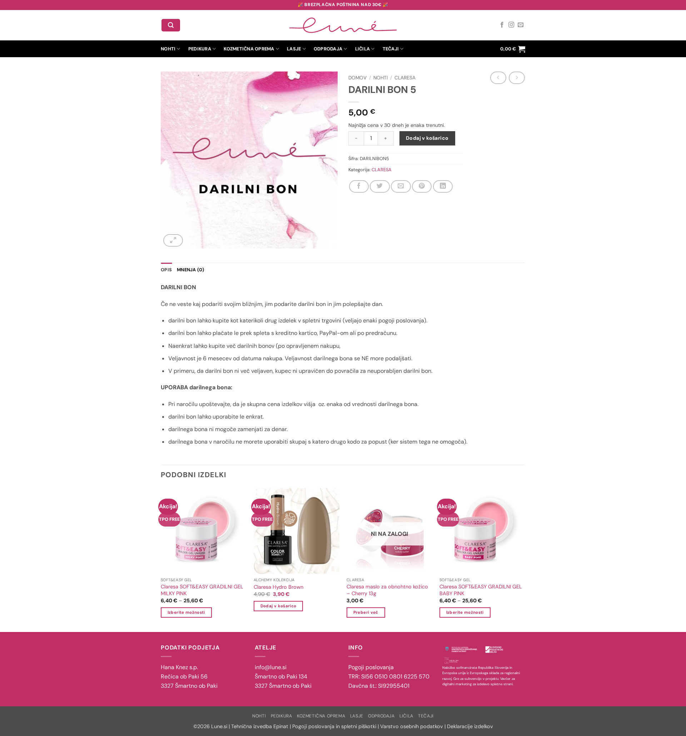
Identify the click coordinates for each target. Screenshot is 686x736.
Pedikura (199, 49)
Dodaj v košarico (427, 138)
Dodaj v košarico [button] (278, 606)
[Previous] (162, 559)
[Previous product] (517, 77)
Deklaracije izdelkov (470, 726)
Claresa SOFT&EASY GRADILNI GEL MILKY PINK (202, 590)
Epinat (280, 726)
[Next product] (498, 77)
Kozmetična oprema (249, 49)
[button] (170, 25)
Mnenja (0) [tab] (190, 270)
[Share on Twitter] (379, 186)
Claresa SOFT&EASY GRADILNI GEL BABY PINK (480, 590)
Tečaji (391, 49)
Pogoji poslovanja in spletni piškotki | (335, 726)
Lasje (294, 49)
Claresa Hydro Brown (278, 587)
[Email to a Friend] (401, 186)
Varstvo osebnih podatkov (411, 726)
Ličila (362, 49)
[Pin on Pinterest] (422, 186)
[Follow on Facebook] (502, 25)
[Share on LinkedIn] (443, 186)
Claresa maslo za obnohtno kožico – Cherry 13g (387, 590)
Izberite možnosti (186, 612)
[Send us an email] (520, 25)
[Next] (524, 559)
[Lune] (343, 25)
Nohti (168, 49)
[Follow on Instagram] (511, 25)
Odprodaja (328, 49)
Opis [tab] (166, 270)
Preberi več (365, 612)
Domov (357, 78)
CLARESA (405, 78)
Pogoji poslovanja (371, 667)
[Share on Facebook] (359, 186)
